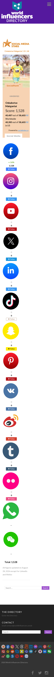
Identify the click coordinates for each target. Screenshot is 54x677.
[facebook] (11, 159)
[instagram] (11, 189)
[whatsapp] (11, 518)
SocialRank (14, 85)
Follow (12, 169)
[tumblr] (11, 458)
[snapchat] (11, 338)
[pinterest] (11, 368)
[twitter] (11, 249)
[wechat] (11, 547)
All (27, 115)
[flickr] (11, 488)
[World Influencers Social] (17, 22)
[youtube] (11, 219)
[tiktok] (11, 309)
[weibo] (11, 428)
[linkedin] (11, 279)
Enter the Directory (9, 615)
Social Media (13, 136)
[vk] (11, 398)
